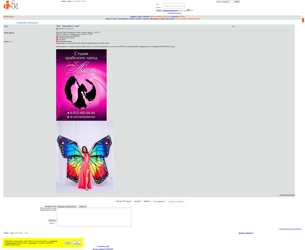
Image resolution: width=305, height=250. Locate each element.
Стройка (145, 19)
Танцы (69, 1)
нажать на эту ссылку (48, 210)
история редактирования (287, 195)
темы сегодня (181, 19)
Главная (63, 1)
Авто (114, 19)
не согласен (77, 243)
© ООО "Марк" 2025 (103, 246)
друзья (197, 19)
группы (191, 19)
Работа (132, 19)
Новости (109, 19)
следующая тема (21, 22)
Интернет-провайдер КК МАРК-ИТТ (103, 249)
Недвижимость (123, 19)
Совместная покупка (167, 19)
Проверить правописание (67, 206)
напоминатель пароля (174, 13)
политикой (32, 243)
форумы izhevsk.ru (246, 233)
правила (133, 16)
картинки (146, 16)
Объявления (154, 19)
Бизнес (138, 19)
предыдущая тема (32, 22)
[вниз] (303, 20)
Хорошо (68, 243)
